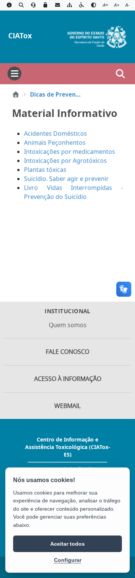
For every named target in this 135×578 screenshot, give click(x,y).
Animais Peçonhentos (55, 142)
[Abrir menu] (14, 73)
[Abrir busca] (120, 73)
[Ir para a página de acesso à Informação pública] (9, 5)
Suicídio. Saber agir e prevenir (66, 178)
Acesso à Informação (67, 379)
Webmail (67, 406)
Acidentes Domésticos (55, 133)
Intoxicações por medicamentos (69, 151)
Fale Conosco (67, 351)
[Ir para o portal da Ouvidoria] (33, 5)
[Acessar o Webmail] (57, 5)
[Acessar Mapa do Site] (69, 5)
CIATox (20, 35)
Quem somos (68, 325)
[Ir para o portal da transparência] (21, 5)
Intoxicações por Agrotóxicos (65, 160)
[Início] (16, 94)
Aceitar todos (67, 544)
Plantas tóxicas (46, 169)
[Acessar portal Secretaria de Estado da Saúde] (97, 36)
